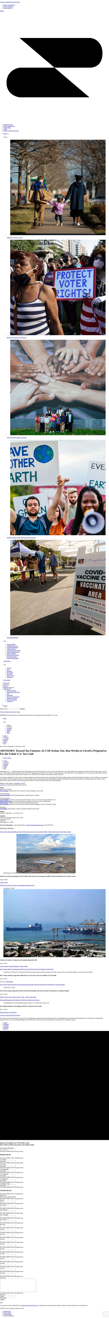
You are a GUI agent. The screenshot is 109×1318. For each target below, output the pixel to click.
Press (4, 686)
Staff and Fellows (11, 690)
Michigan (9, 671)
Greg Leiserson (4, 804)
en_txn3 (2, 1239)
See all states (6, 680)
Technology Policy (12, 656)
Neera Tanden (4, 791)
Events (5, 684)
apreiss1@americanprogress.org (35, 825)
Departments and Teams (13, 692)
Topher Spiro (13, 1012)
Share (4, 718)
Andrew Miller (24, 966)
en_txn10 (2, 1273)
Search (2, 709)
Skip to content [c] (8, 6)
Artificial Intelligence (12, 647)
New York (9, 674)
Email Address (7, 1148)
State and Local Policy (13, 655)
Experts (5, 683)
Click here (3, 785)
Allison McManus (14, 966)
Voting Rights (7, 127)
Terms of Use (7, 1311)
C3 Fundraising (4, 1169)
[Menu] (54, 121)
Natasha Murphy (4, 1012)
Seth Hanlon (3, 808)
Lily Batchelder (4, 799)
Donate (2, 11)
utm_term (2, 1224)
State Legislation (11, 653)
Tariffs (5, 129)
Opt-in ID (2, 1294)
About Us (6, 689)
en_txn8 (2, 1263)
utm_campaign (4, 1214)
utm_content (3, 1219)
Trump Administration (13, 658)
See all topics (6, 661)
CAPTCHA (3, 1298)
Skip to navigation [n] (9, 5)
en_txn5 (2, 1248)
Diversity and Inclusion (13, 697)
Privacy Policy (7, 1312)
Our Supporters (7, 1314)
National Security (8, 124)
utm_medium (3, 1210)
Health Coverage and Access (11, 130)
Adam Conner (4, 882)
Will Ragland (9, 981)
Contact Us (10, 701)
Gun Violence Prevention (13, 650)
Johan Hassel (32, 997)
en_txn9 (2, 1268)
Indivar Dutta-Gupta (6, 801)
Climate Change (11, 649)
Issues (5, 133)
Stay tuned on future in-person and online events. (17, 1144)
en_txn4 (2, 1244)
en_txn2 (2, 1234)
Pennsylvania (10, 675)
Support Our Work (12, 698)
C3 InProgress (4, 1179)
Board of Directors (12, 700)
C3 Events (3, 1164)
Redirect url (3, 1195)
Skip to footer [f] (7, 8)
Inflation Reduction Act (13, 652)
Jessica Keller (12, 997)
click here (17, 783)
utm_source (3, 1205)
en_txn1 (2, 1229)
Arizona (9, 668)
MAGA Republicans (9, 126)
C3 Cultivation (4, 1174)
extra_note (3, 1278)
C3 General (3, 1159)
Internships (10, 695)
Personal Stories (7, 687)
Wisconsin (9, 677)
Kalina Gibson (4, 997)
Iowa (8, 669)
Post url (2, 1200)
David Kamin (4, 802)
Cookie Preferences (8, 1316)
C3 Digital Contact (5, 1183)
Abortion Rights (11, 644)
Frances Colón (20, 997)
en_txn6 (2, 1253)
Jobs (8, 693)
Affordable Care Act (12, 646)
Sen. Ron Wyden (5, 795)
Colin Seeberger (4, 966)
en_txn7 (2, 1258)
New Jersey (10, 672)
